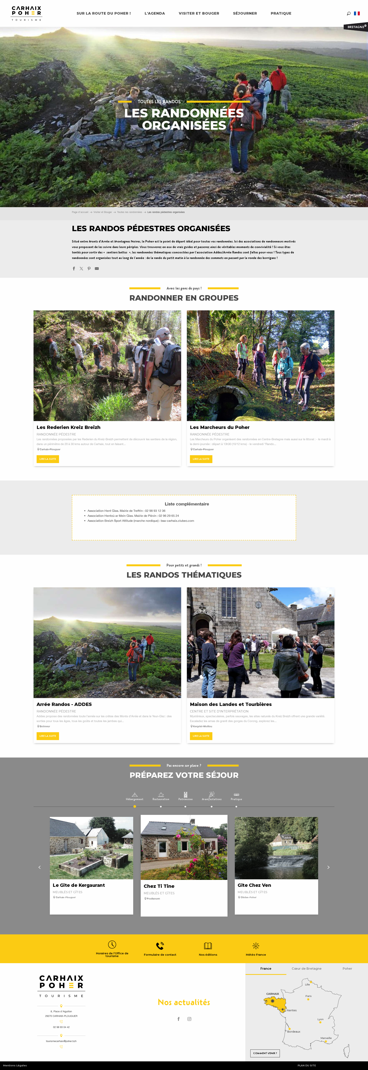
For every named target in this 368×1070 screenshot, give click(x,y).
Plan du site (307, 1065)
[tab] (134, 797)
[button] (348, 13)
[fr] (357, 13)
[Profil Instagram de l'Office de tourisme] (189, 1019)
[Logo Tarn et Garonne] (61, 986)
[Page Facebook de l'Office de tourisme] (178, 1019)
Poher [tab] (347, 968)
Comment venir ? (265, 1053)
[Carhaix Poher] (26, 13)
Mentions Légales (15, 1065)
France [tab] (265, 968)
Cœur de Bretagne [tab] (307, 968)
